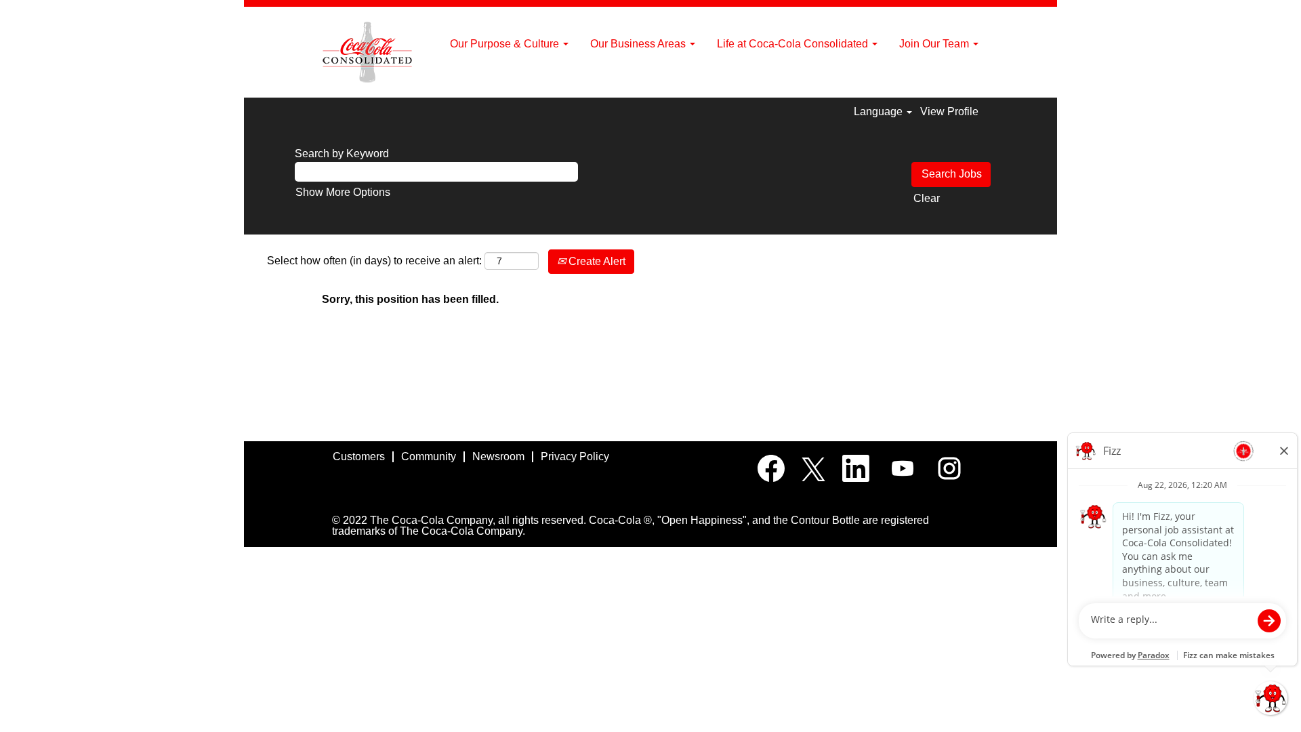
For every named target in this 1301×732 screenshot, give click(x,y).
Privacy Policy (575, 456)
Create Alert (595, 261)
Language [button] (879, 111)
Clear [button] (926, 198)
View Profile (949, 111)
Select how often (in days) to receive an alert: (374, 260)
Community (428, 456)
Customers (359, 456)
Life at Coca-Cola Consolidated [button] (794, 43)
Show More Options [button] (342, 192)
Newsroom (498, 456)
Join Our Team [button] (935, 43)
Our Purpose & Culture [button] (506, 43)
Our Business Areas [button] (639, 43)
